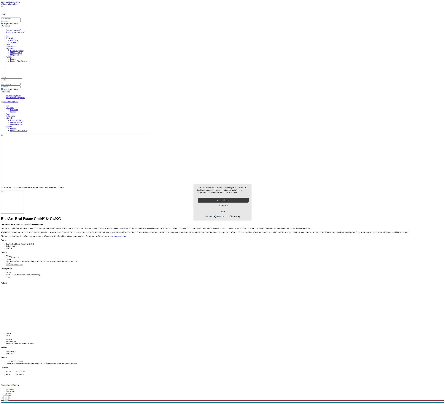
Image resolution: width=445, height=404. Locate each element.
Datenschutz (10, 391)
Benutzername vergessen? (15, 32)
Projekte (9, 57)
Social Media (10, 46)
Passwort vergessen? (13, 30)
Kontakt (8, 393)
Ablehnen (223, 205)
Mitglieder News (16, 55)
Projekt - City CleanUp (18, 61)
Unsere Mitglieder (16, 51)
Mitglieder (9, 49)
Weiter (8, 335)
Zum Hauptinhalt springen (10, 2)
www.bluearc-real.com (117, 236)
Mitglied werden (16, 53)
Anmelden (5, 26)
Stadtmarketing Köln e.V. (10, 385)
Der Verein (10, 38)
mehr (223, 211)
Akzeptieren (223, 200)
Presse (8, 44)
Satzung (13, 42)
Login (3, 14)
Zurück (8, 333)
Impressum (10, 389)
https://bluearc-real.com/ (14, 265)
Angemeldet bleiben (10, 24)
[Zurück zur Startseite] (9, 4)
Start (7, 36)
